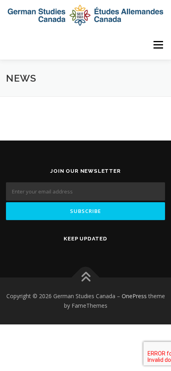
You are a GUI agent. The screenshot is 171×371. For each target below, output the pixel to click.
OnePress (134, 296)
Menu (157, 44)
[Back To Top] (86, 278)
